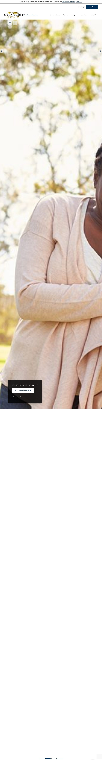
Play (15, 23)
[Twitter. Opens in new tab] (17, 396)
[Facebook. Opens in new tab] (13, 396)
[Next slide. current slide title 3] (100, 51)
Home (51, 15)
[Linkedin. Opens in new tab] (20, 396)
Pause (10, 23)
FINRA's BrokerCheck (68, 1)
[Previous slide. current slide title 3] (1, 51)
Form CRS (79, 1)
